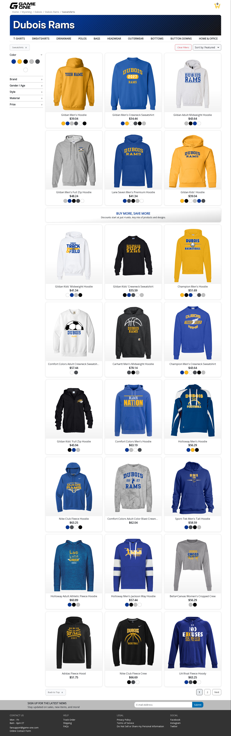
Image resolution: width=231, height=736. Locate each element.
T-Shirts (19, 38)
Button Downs (181, 38)
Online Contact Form (20, 730)
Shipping (67, 723)
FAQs (66, 726)
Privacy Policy (124, 719)
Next (216, 692)
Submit (197, 704)
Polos (82, 38)
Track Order (69, 719)
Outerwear (135, 38)
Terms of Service (125, 723)
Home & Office (208, 38)
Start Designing (74, 106)
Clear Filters (183, 47)
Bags (97, 38)
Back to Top (55, 692)
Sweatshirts (40, 38)
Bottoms (157, 38)
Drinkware (63, 38)
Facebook (175, 719)
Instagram (175, 723)
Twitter (173, 726)
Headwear (114, 38)
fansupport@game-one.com (24, 727)
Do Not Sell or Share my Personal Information (140, 726)
